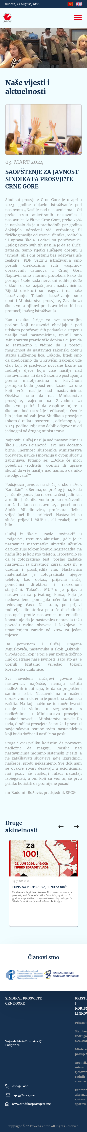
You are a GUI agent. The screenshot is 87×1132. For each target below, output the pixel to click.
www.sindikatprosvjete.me (31, 1104)
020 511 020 (20, 1086)
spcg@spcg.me (24, 1095)
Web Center (41, 1126)
